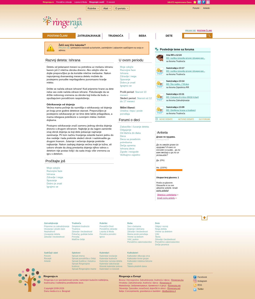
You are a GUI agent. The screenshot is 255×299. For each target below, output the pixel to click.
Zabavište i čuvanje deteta (134, 126)
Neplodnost (49, 231)
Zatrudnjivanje (183, 100)
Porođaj (75, 237)
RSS (200, 285)
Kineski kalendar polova (111, 266)
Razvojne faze (54, 171)
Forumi (196, 8)
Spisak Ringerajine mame (84, 269)
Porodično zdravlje (64, 2)
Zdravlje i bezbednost (54, 237)
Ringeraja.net (173, 288)
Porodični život (106, 226)
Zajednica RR (182, 87)
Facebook (202, 277)
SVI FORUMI (204, 119)
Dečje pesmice (162, 244)
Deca (123, 136)
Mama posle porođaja (137, 234)
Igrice (102, 237)
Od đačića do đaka (130, 133)
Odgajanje (125, 129)
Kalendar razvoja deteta (111, 261)
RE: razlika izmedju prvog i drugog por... (185, 58)
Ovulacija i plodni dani (54, 229)
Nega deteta (161, 229)
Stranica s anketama (166, 195)
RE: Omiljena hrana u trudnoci (181, 110)
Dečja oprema (127, 145)
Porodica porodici (108, 234)
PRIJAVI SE (64, 48)
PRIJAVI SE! (190, 31)
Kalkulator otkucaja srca (138, 256)
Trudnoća (180, 61)
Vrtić (157, 234)
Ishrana (51, 174)
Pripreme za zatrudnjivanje (56, 226)
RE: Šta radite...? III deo (177, 84)
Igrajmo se (52, 186)
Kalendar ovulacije (108, 256)
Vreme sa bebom (135, 237)
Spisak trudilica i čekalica (84, 261)
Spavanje (52, 180)
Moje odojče (53, 167)
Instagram (202, 281)
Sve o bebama (134, 226)
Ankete (206, 8)
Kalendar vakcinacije (109, 264)
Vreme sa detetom (163, 231)
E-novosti (111, 2)
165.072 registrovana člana (179, 2)
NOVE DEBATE (166, 119)
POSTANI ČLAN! (204, 31)
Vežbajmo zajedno (130, 154)
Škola (157, 237)
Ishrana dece (127, 148)
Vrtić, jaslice (133, 239)
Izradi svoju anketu (166, 198)
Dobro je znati (54, 183)
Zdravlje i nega (55, 177)
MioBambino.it (169, 291)
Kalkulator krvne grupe (138, 258)
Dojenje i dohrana (135, 229)
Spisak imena (78, 256)
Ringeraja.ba (177, 280)
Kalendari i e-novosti (109, 269)
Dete (169, 35)
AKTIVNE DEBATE (186, 119)
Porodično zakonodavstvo (139, 242)
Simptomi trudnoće (81, 226)
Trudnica (76, 229)
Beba (142, 35)
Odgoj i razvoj (161, 226)
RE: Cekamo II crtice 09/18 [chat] (182, 97)
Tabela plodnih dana (137, 266)
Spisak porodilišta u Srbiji (84, 258)
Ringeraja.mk (174, 285)
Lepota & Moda (80, 2)
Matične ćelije (78, 239)
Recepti (47, 258)
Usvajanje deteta (52, 234)
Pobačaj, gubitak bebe (82, 234)
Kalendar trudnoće (108, 258)
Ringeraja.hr (166, 283)
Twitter (201, 289)
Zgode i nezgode (129, 151)
